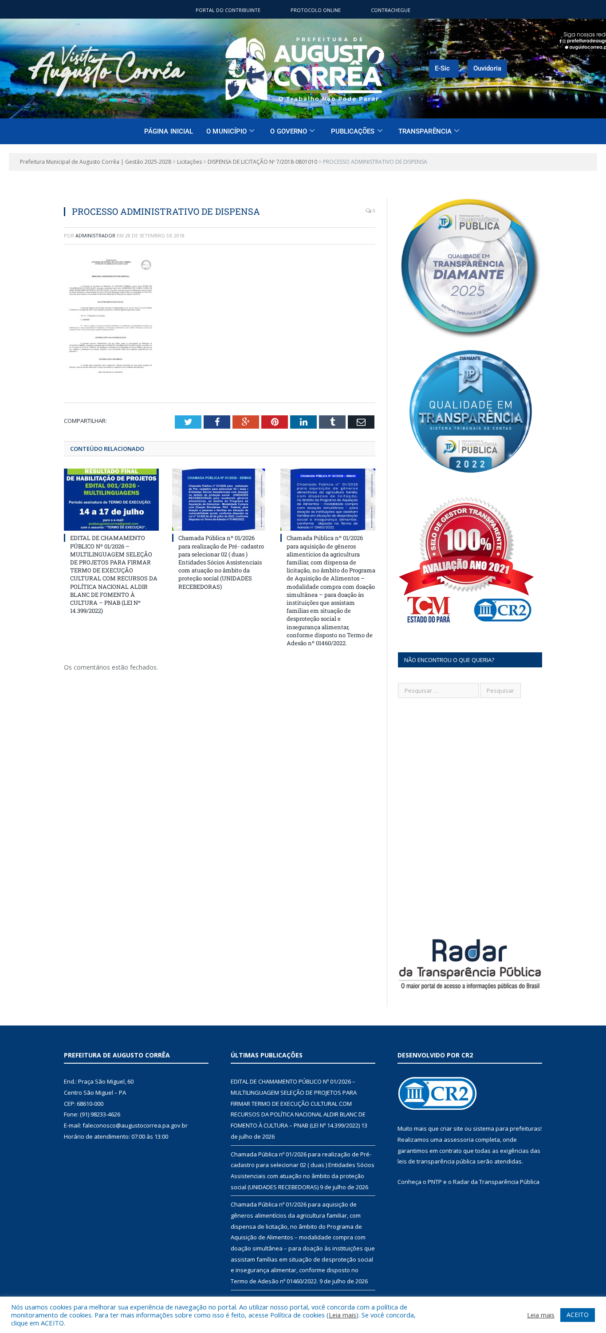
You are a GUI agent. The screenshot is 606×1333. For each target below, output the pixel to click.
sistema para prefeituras (506, 1128)
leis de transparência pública (436, 1161)
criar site (451, 1128)
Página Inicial (168, 131)
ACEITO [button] (578, 1314)
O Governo (288, 131)
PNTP (435, 1182)
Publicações (353, 131)
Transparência (425, 131)
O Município (226, 131)
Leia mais (342, 1315)
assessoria (459, 1140)
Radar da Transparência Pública (496, 1182)
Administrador (95, 235)
